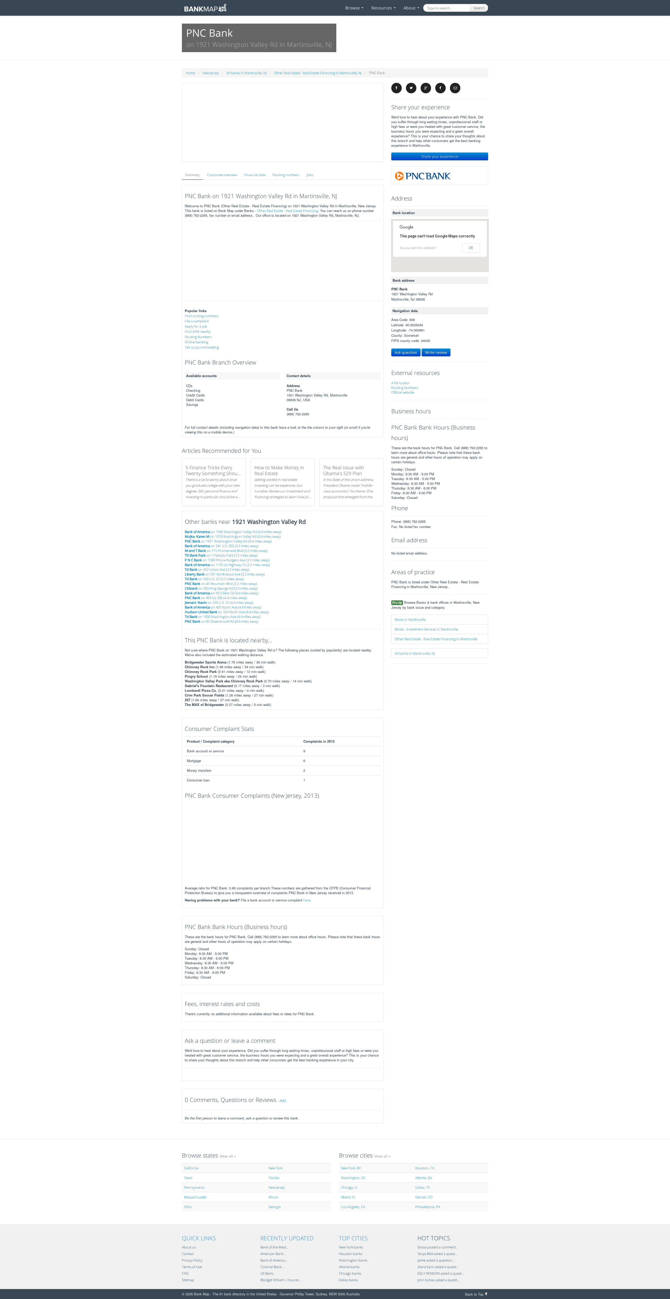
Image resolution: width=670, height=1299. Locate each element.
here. (307, 900)
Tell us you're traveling (202, 347)
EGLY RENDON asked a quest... (440, 1273)
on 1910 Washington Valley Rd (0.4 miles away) (233, 536)
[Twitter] (411, 88)
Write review (436, 352)
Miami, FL (348, 1197)
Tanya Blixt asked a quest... (437, 1253)
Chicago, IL (349, 1187)
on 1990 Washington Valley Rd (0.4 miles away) (233, 531)
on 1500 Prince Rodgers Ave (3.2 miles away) (227, 560)
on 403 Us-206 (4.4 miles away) (216, 597)
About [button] (410, 8)
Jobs (310, 174)
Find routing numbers (201, 315)
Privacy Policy (192, 1260)
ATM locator (400, 383)
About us (189, 1247)
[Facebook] (396, 88)
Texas (188, 1177)
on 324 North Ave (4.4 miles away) (227, 612)
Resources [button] (382, 8)
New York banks (351, 1247)
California (191, 1168)
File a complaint (197, 321)
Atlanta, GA (423, 1177)
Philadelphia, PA (427, 1206)
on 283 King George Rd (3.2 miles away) (221, 588)
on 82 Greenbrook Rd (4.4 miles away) (221, 621)
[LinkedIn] (440, 88)
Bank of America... (273, 1260)
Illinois (273, 1197)
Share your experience (439, 156)
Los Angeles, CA (353, 1206)
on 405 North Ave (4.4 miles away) (223, 607)
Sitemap (188, 1280)
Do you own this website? (418, 248)
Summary (192, 174)
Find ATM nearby (198, 331)
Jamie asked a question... (436, 1260)
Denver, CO (424, 1197)
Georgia (275, 1206)
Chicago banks (350, 1273)
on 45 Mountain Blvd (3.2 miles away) (221, 583)
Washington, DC (353, 1177)
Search (479, 7)
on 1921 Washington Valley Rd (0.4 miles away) (228, 541)
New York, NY (351, 1168)
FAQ (185, 1273)
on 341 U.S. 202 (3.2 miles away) (221, 545)
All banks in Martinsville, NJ (246, 72)
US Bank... (267, 1273)
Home (190, 72)
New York (276, 1168)
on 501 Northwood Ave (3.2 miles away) (225, 574)
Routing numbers (286, 174)
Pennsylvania (194, 1187)
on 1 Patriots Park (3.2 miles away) (221, 555)
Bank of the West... (274, 1247)
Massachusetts (195, 1197)
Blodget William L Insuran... (281, 1280)
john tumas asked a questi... (438, 1280)
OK (470, 248)
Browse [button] (353, 8)
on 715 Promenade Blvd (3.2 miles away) (226, 550)
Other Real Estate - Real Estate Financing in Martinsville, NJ (317, 72)
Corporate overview (222, 174)
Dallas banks (348, 1280)
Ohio (188, 1206)
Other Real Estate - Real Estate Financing (287, 210)
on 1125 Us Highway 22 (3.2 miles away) (227, 564)
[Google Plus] (426, 88)
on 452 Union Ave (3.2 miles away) (217, 569)
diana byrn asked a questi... (438, 1266)
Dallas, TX (422, 1187)
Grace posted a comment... (437, 1247)
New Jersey (211, 72)
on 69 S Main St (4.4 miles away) (221, 593)
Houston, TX (424, 1168)
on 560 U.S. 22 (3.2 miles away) (214, 579)
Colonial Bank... (272, 1266)
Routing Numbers (198, 336)
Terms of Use (192, 1266)
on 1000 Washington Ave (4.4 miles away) (222, 616)
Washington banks (353, 1260)
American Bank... (273, 1253)
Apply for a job (196, 326)
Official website (402, 392)
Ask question (406, 352)
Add (283, 1100)
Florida (274, 1177)
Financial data (254, 174)
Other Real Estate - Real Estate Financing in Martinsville (436, 639)
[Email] (455, 88)
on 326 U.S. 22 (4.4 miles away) (219, 602)
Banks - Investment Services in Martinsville (426, 629)
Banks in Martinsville (410, 619)
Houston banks (350, 1253)
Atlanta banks (349, 1266)
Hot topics (433, 1238)
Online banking (196, 342)
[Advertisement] (283, 122)
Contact (188, 1253)
